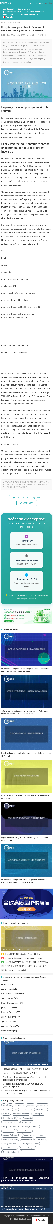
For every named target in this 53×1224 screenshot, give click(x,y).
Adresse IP (7, 1109)
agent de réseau (8, 1026)
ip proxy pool (42, 1105)
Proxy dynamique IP (30, 1126)
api (4, 1105)
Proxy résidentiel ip (10, 1122)
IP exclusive (41, 1139)
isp (16, 1109)
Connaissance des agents (27, 14)
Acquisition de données (34, 12)
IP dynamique (27, 1122)
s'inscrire (30, 3)
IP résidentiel (8, 1118)
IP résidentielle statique (12, 1152)
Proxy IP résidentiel (25, 1118)
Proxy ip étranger (8, 1012)
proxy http (19, 1105)
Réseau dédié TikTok (10, 993)
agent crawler (7, 1021)
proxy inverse (15, 23)
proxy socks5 (7, 989)
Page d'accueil (8, 9)
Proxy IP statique (8, 1031)
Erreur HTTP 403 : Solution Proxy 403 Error (23, 954)
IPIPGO (5, 3)
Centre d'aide (7, 14)
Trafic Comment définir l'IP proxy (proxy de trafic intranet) (26, 1064)
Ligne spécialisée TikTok (12, 12)
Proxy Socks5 (41, 1109)
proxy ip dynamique (11, 1126)
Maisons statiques (27, 1148)
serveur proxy (7, 998)
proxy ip (4, 984)
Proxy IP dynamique (9, 1003)
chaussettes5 (26, 1109)
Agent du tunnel (32, 1144)
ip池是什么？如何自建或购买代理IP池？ (20, 1073)
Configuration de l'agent (12, 1144)
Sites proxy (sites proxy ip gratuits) (17, 949)
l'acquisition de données (33, 1135)
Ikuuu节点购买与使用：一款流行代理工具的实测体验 (27, 962)
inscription (39, 3)
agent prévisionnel (8, 1017)
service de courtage (21, 1114)
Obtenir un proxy (24, 9)
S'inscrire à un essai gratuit (27, 498)
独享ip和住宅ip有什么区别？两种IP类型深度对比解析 (25, 1069)
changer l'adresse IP (11, 1135)
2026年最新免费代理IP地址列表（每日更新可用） (26, 966)
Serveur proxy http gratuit (15, 970)
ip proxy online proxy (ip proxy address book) (23, 958)
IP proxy (6, 1114)
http (10, 1105)
